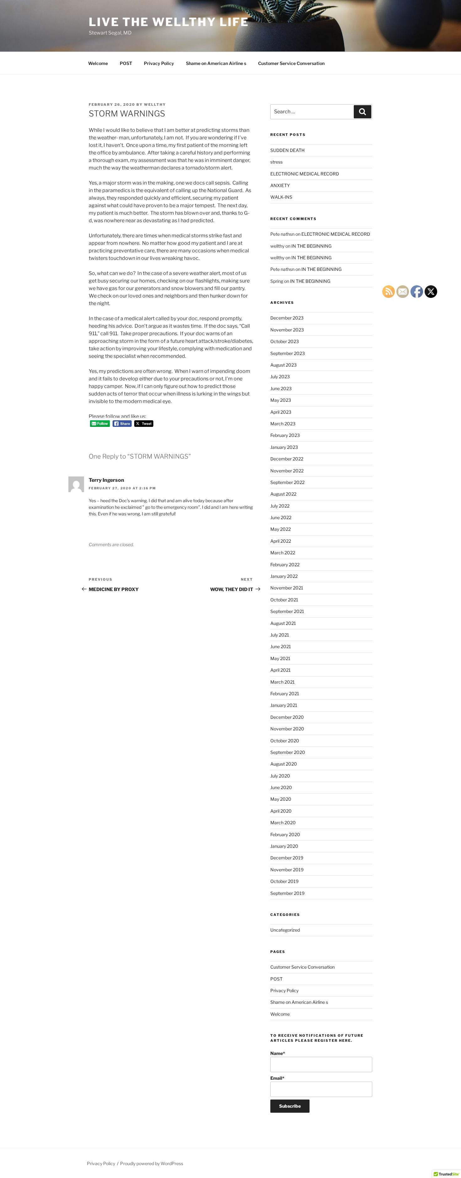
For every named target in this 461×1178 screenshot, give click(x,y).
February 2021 (284, 693)
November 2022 (287, 470)
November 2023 (287, 329)
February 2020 (285, 834)
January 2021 (283, 705)
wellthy (155, 104)
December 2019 (286, 857)
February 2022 (284, 564)
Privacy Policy (159, 63)
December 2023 (287, 317)
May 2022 (280, 529)
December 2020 (287, 717)
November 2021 (286, 587)
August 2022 (283, 494)
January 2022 (284, 576)
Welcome (98, 63)
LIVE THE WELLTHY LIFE (169, 22)
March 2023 (282, 423)
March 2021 (282, 682)
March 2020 (283, 822)
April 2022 (280, 541)
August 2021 (283, 623)
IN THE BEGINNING (311, 246)
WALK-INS (281, 197)
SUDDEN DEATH (287, 150)
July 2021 (279, 634)
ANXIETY (280, 185)
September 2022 (287, 482)
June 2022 (280, 517)
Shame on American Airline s (216, 63)
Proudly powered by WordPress (151, 1163)
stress (276, 161)
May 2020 (280, 799)
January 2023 (284, 447)
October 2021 (284, 599)
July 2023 (280, 376)
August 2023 (283, 365)
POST (126, 63)
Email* (277, 1078)
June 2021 (280, 646)
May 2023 (280, 400)
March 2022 (282, 552)
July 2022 (279, 505)
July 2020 (280, 775)
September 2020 (287, 752)
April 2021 (280, 670)
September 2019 (287, 893)
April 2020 (281, 811)
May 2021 (280, 658)
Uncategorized (285, 930)
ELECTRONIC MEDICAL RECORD (304, 173)
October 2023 (284, 341)
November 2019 (287, 869)
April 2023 (280, 412)
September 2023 (287, 353)
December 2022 (286, 458)
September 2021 (287, 611)
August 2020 (283, 764)
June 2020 (281, 787)
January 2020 (284, 846)
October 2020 (284, 740)
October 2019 (284, 881)
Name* (277, 1053)
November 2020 (287, 728)
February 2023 (285, 435)
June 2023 (281, 388)
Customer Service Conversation (291, 63)
